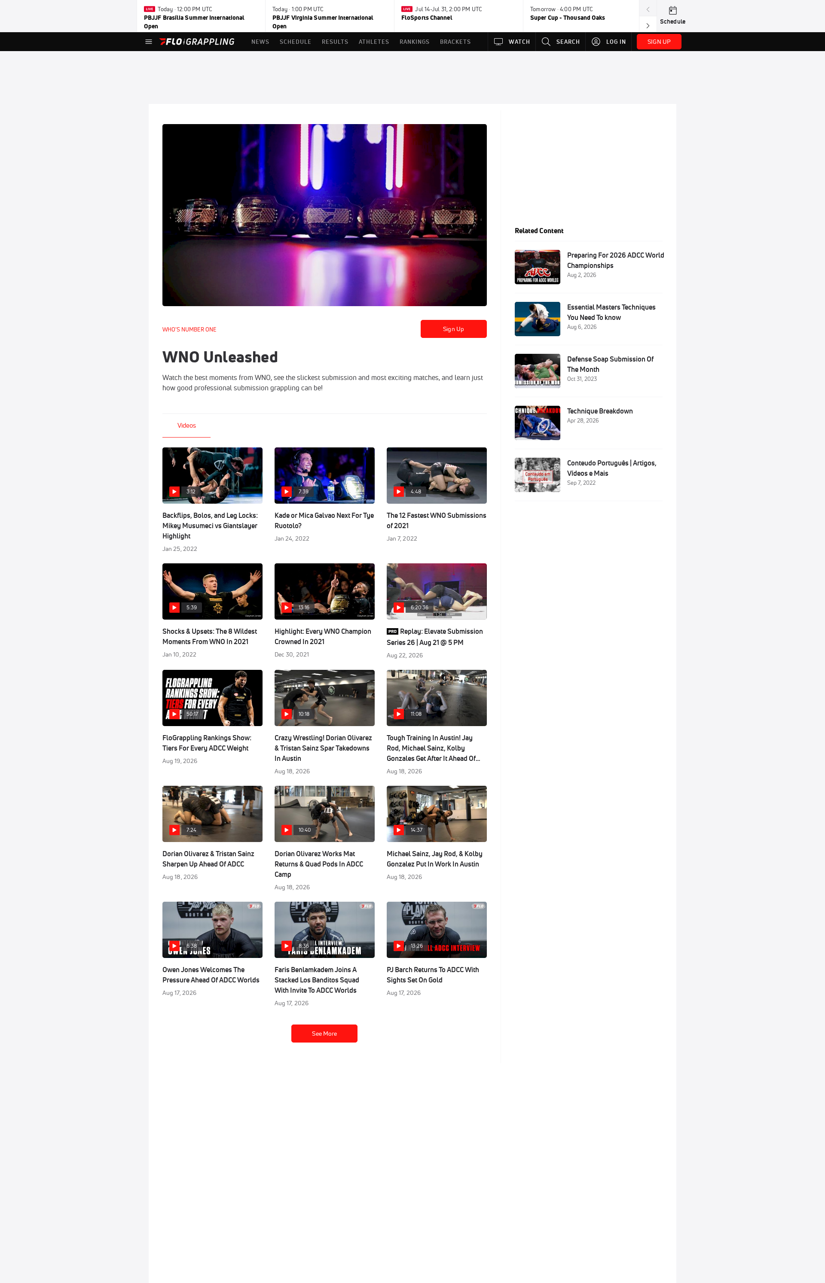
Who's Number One (189, 329)
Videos (186, 425)
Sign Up (453, 329)
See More (324, 1033)
